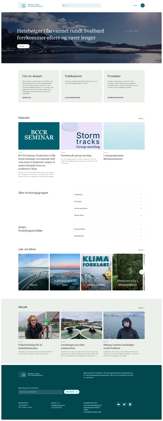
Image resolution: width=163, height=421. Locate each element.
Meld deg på (70, 392)
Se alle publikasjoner (72, 97)
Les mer (21, 46)
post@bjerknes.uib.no (58, 405)
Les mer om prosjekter (115, 97)
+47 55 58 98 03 (56, 407)
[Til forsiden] (38, 5)
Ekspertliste (26, 97)
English (135, 5)
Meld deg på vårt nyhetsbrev (28, 388)
